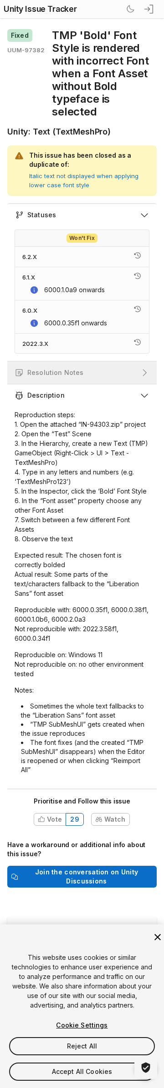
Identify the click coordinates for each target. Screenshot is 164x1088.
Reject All (82, 1046)
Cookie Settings (82, 1025)
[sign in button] (149, 9)
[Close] (157, 937)
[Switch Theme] (130, 9)
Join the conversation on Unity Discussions (86, 876)
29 (74, 819)
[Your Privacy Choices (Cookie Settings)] (145, 1067)
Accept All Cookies (82, 1071)
